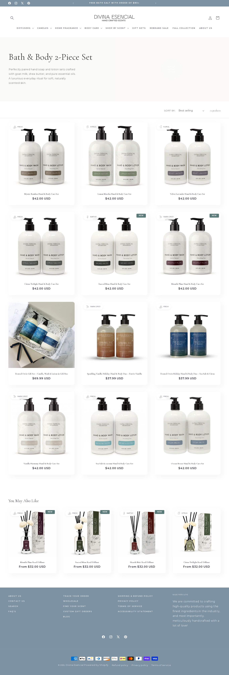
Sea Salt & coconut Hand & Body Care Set (114, 463)
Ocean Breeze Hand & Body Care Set (187, 463)
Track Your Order (76, 596)
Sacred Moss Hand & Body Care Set (114, 284)
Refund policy (120, 665)
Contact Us (16, 601)
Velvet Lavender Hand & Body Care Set (187, 194)
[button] (12, 18)
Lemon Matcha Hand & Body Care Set (114, 194)
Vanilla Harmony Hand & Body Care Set (41, 463)
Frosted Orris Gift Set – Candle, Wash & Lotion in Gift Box (41, 373)
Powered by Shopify (96, 665)
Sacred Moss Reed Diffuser (87, 562)
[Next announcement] (155, 3)
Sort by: (169, 110)
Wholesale (70, 601)
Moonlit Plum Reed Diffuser (32, 562)
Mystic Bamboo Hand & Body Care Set (41, 194)
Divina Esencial (75, 665)
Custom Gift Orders (77, 611)
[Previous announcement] (73, 3)
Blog (66, 616)
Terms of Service (130, 606)
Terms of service (161, 665)
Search (13, 606)
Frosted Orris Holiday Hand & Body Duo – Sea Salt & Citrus (187, 373)
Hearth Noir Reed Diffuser (142, 562)
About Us (14, 596)
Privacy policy (140, 665)
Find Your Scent (74, 606)
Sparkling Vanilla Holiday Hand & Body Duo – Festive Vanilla (114, 373)
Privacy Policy (128, 601)
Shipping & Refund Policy (135, 596)
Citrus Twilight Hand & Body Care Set (41, 284)
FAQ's (12, 611)
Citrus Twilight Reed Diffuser (196, 562)
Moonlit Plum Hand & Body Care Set (187, 284)
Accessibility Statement (135, 611)
